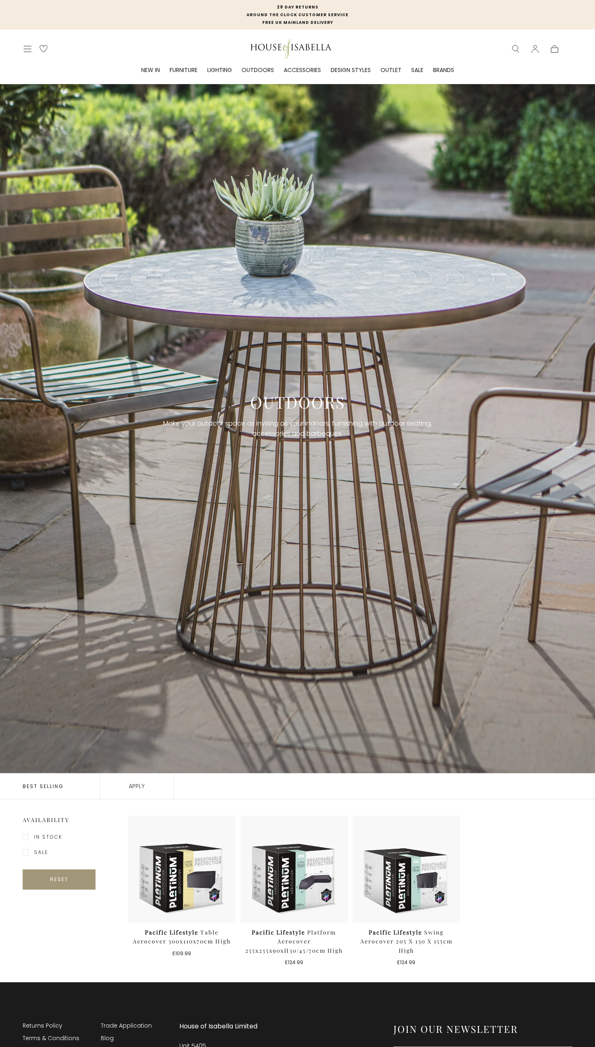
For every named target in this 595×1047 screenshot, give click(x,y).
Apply (137, 786)
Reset (59, 879)
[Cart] (554, 49)
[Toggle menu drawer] (27, 49)
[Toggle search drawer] (516, 49)
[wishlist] (43, 48)
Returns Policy (42, 1026)
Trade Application (126, 1026)
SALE (417, 70)
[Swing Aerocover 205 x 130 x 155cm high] (406, 869)
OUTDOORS (258, 70)
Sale (41, 852)
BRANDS (443, 70)
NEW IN (150, 70)
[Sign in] (535, 49)
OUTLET (391, 70)
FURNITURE (184, 70)
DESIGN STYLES (351, 70)
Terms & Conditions (51, 1038)
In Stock (48, 836)
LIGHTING (219, 70)
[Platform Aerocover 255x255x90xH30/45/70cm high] (294, 869)
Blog (107, 1038)
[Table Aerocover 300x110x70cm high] (182, 869)
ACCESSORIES (302, 70)
